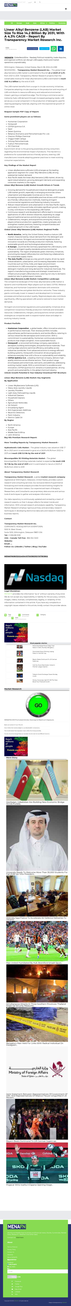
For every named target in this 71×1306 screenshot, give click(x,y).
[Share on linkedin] (61, 48)
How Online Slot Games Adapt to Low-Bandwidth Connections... (22, 728)
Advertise (10, 1254)
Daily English (12, 1264)
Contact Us (10, 1252)
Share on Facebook (32, 48)
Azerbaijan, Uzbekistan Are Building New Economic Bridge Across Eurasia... (35, 803)
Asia (34, 23)
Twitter (17, 1284)
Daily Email (18, 1289)
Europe (19, 23)
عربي (30, 2)
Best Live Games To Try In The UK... (13, 724)
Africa (42, 23)
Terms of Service (12, 1247)
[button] (35, 2)
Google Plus (18, 1286)
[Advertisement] (35, 15)
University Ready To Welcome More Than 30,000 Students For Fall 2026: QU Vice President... (37, 873)
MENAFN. (16, 1300)
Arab (27, 23)
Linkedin (17, 1292)
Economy (62, 23)
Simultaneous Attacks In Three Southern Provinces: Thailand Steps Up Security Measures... (36, 1005)
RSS (16, 1294)
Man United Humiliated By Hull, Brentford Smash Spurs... (34, 963)
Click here (19, 1237)
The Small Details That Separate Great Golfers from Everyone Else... (23, 730)
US (9, 23)
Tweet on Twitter (44, 48)
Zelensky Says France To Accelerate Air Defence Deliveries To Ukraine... (36, 919)
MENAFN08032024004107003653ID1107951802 (26, 556)
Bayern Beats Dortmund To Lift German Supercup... (31, 1141)
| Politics (51, 23)
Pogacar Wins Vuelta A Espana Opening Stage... (29, 1185)
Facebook (18, 1281)
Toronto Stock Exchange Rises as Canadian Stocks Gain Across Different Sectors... (27, 733)
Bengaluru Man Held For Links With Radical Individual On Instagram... (34, 1044)
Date (7, 48)
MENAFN (9, 57)
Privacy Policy (11, 1249)
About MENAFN (12, 1257)
